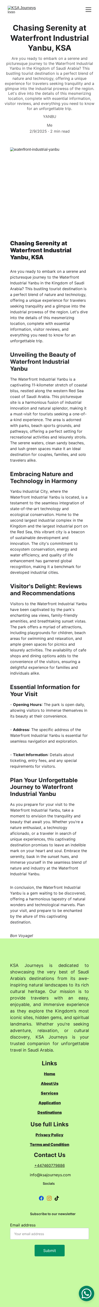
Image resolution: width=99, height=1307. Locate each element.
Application (49, 1102)
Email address (23, 1225)
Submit (49, 1250)
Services (49, 1093)
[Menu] (88, 9)
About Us (49, 1083)
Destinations (49, 1112)
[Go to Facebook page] (41, 1198)
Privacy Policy (49, 1134)
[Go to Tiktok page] (56, 1198)
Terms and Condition (49, 1144)
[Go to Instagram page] (49, 1198)
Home (49, 1073)
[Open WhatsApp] (86, 1293)
